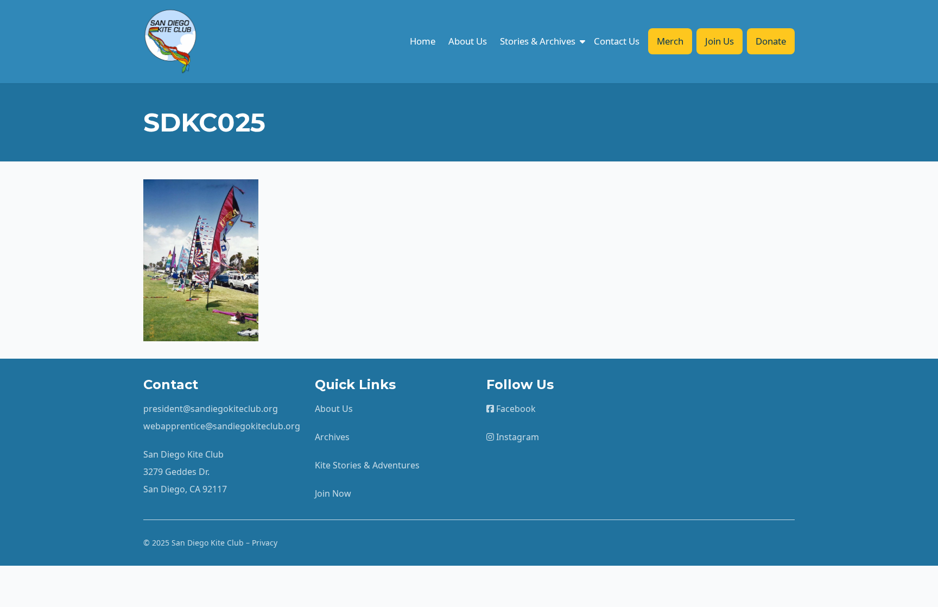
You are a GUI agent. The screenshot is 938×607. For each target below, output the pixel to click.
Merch (670, 41)
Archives (332, 437)
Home (422, 41)
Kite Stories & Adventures (367, 465)
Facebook (515, 409)
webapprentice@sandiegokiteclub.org (221, 426)
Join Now (333, 493)
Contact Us (616, 41)
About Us (467, 41)
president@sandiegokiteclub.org (210, 409)
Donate (771, 41)
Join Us (719, 41)
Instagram (516, 437)
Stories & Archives (537, 41)
